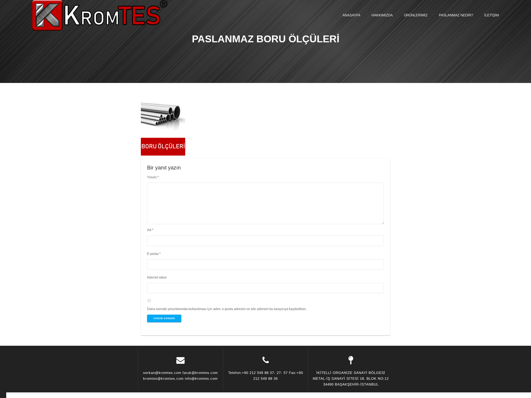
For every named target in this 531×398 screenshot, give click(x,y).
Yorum (153, 177)
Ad (150, 230)
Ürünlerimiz (415, 15)
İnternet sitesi (157, 277)
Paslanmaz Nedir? (456, 15)
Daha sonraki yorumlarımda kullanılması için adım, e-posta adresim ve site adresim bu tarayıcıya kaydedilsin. (227, 309)
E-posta (154, 254)
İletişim (491, 15)
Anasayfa (351, 15)
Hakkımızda (382, 15)
